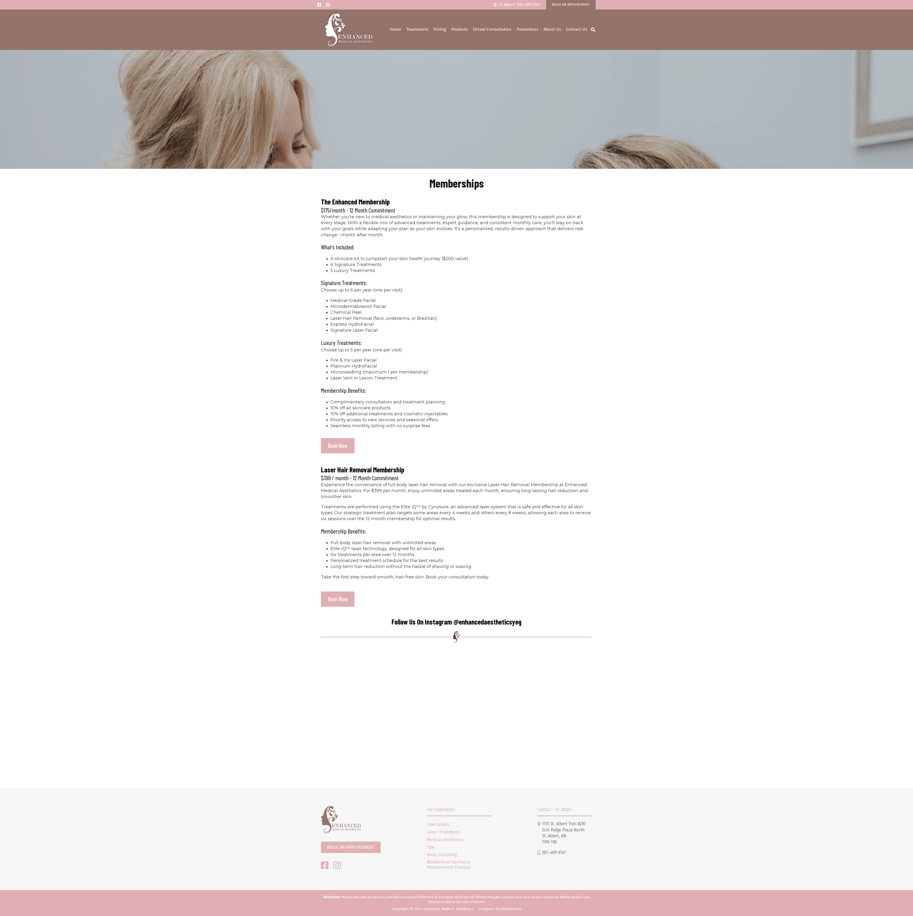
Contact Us (576, 29)
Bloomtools (511, 909)
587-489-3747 (519, 4)
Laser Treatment (443, 832)
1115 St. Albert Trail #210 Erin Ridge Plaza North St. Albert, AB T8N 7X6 (563, 832)
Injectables (438, 824)
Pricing (439, 29)
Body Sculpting (442, 854)
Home (395, 29)
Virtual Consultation (492, 29)
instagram (328, 5)
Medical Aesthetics (445, 839)
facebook (319, 5)
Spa (430, 847)
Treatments (417, 29)
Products (459, 29)
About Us (552, 29)
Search (593, 29)
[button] (338, 445)
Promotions (527, 29)
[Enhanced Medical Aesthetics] (348, 30)
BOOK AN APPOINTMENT (571, 5)
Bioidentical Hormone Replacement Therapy (449, 865)
